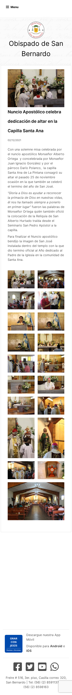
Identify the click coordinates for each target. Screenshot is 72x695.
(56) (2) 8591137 (46, 682)
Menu (14, 7)
